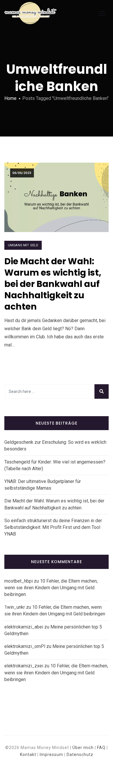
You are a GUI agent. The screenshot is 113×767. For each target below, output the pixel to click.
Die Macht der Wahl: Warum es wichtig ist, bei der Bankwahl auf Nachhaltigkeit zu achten (52, 284)
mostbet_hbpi (18, 581)
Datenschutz (80, 754)
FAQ (101, 747)
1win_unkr (14, 607)
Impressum (51, 754)
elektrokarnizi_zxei (23, 666)
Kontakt (28, 754)
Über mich (83, 747)
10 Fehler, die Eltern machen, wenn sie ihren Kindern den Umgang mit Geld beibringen (51, 587)
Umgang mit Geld (23, 245)
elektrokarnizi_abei (23, 627)
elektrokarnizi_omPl (24, 646)
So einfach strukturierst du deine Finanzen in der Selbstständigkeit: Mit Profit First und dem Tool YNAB (53, 527)
